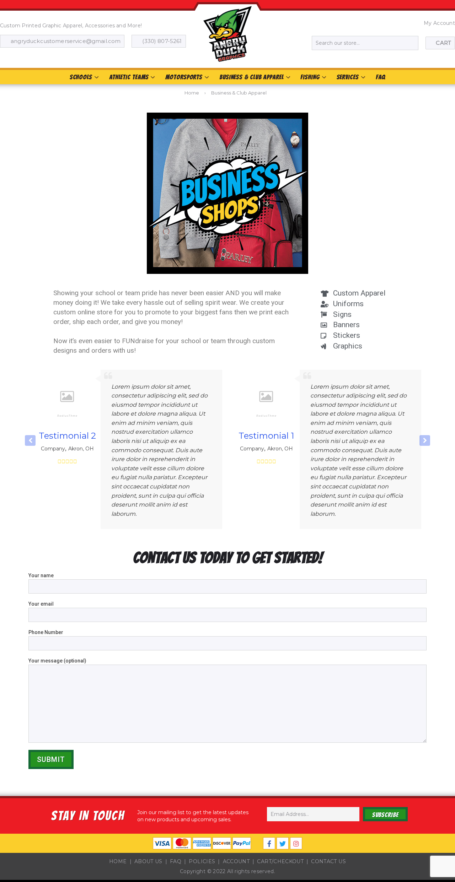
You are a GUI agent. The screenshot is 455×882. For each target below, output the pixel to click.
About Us (148, 861)
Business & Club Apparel (251, 77)
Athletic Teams (129, 77)
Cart (443, 42)
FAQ (381, 77)
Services (348, 77)
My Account (439, 23)
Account (236, 861)
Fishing (309, 77)
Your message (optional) (57, 661)
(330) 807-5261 (162, 41)
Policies (202, 861)
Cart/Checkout (280, 861)
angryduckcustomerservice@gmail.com (66, 41)
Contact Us (328, 861)
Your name (41, 575)
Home (191, 93)
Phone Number (45, 632)
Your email (41, 604)
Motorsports (183, 77)
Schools (81, 77)
